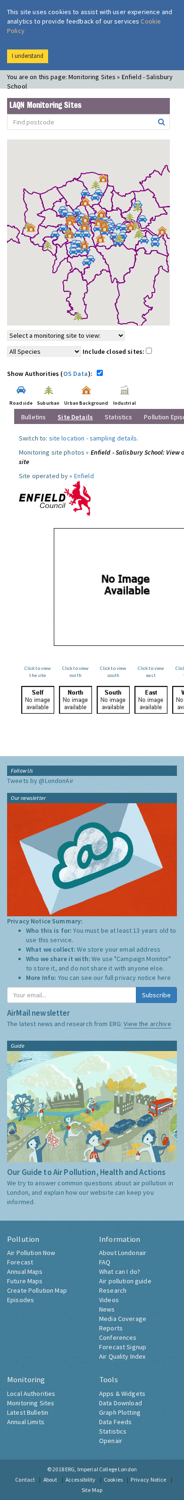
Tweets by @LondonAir (40, 780)
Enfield (84, 476)
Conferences (118, 1337)
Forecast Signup (122, 1347)
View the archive (147, 1023)
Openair (110, 1440)
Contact (25, 1479)
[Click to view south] (113, 700)
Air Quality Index (122, 1356)
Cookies (113, 1479)
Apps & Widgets (122, 1393)
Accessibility (81, 1479)
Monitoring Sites (30, 1403)
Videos (109, 1300)
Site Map (92, 1489)
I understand (27, 56)
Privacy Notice (148, 1479)
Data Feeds (115, 1422)
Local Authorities (31, 1393)
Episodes (20, 1300)
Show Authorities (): (51, 373)
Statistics (118, 417)
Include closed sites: (114, 351)
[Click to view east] (150, 700)
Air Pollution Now (31, 1252)
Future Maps (25, 1281)
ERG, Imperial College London (101, 1469)
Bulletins (33, 417)
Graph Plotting (120, 1412)
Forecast (20, 1262)
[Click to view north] (75, 700)
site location (67, 438)
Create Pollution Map (37, 1290)
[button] (106, 180)
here (164, 977)
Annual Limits (25, 1422)
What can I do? (119, 1271)
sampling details (113, 438)
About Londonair (122, 1252)
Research (112, 1290)
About (50, 1479)
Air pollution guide (125, 1281)
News (107, 1309)
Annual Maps (25, 1271)
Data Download (120, 1403)
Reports (111, 1328)
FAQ (104, 1262)
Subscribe (156, 995)
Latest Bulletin (27, 1412)
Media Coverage (122, 1318)
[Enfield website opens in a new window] (55, 497)
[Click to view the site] (37, 700)
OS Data (75, 373)
